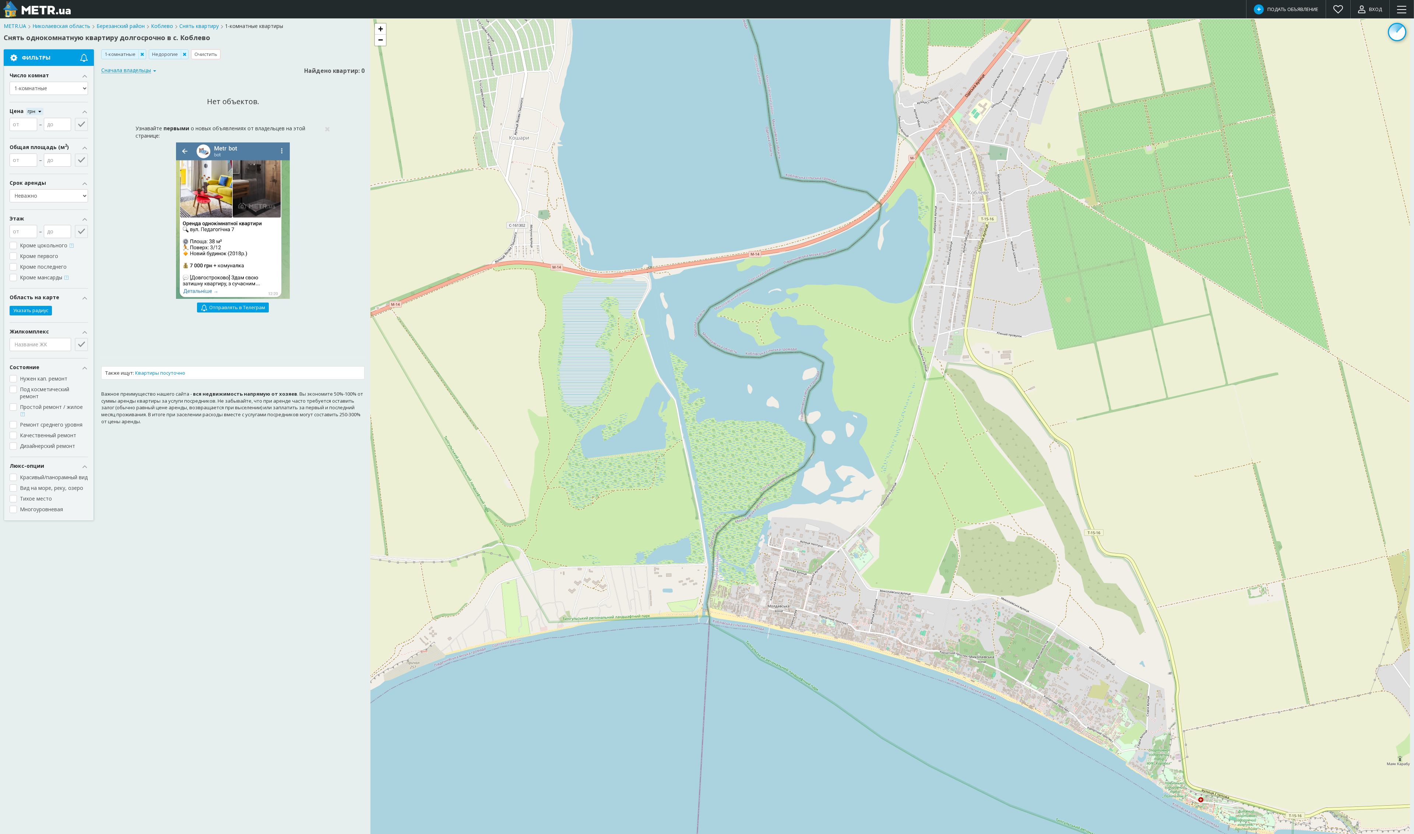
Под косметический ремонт (44, 393)
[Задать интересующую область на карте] (1397, 32)
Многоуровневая (41, 509)
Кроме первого (39, 255)
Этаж (17, 218)
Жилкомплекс (29, 331)
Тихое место (36, 498)
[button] (380, 29)
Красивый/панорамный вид (54, 477)
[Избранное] (1338, 9)
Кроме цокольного (44, 245)
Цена (17, 110)
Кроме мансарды (42, 277)
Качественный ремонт (48, 435)
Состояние (24, 367)
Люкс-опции (27, 465)
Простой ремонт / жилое (52, 406)
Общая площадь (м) (39, 147)
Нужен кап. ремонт (43, 378)
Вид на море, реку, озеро (51, 487)
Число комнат (29, 75)
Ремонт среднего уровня (51, 424)
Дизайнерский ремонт (47, 445)
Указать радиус (30, 310)
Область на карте (34, 297)
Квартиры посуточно (160, 373)
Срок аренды (28, 182)
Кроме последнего (43, 266)
